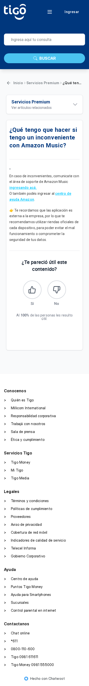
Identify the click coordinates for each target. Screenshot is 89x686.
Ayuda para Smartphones (27, 594)
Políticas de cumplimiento (28, 509)
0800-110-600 (19, 649)
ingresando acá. (23, 188)
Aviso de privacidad (23, 524)
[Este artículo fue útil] (32, 289)
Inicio (18, 83)
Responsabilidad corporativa (30, 416)
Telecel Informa (20, 548)
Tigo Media (16, 478)
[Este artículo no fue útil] (56, 289)
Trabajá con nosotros (24, 424)
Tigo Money (17, 462)
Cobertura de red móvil (25, 532)
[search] (44, 39)
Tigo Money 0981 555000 (29, 665)
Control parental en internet (30, 610)
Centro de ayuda (21, 579)
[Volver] (8, 82)
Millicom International (24, 408)
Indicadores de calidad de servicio (35, 540)
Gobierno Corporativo (24, 556)
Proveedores (17, 516)
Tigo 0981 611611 (21, 657)
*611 (11, 641)
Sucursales (16, 602)
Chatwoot (56, 678)
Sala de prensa (19, 432)
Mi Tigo (13, 470)
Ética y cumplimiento (24, 439)
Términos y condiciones (26, 501)
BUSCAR (47, 58)
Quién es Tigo (19, 400)
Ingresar (72, 12)
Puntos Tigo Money (23, 587)
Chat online (17, 633)
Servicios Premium (42, 83)
